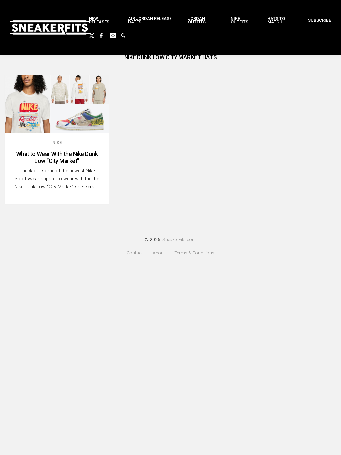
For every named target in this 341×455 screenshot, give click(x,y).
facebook (105, 34)
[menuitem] (103, 20)
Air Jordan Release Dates (149, 20)
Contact (135, 253)
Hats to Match (276, 20)
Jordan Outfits (197, 20)
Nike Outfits (239, 20)
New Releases (99, 20)
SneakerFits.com (179, 239)
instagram (115, 34)
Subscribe (319, 20)
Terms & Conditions (194, 253)
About (159, 253)
